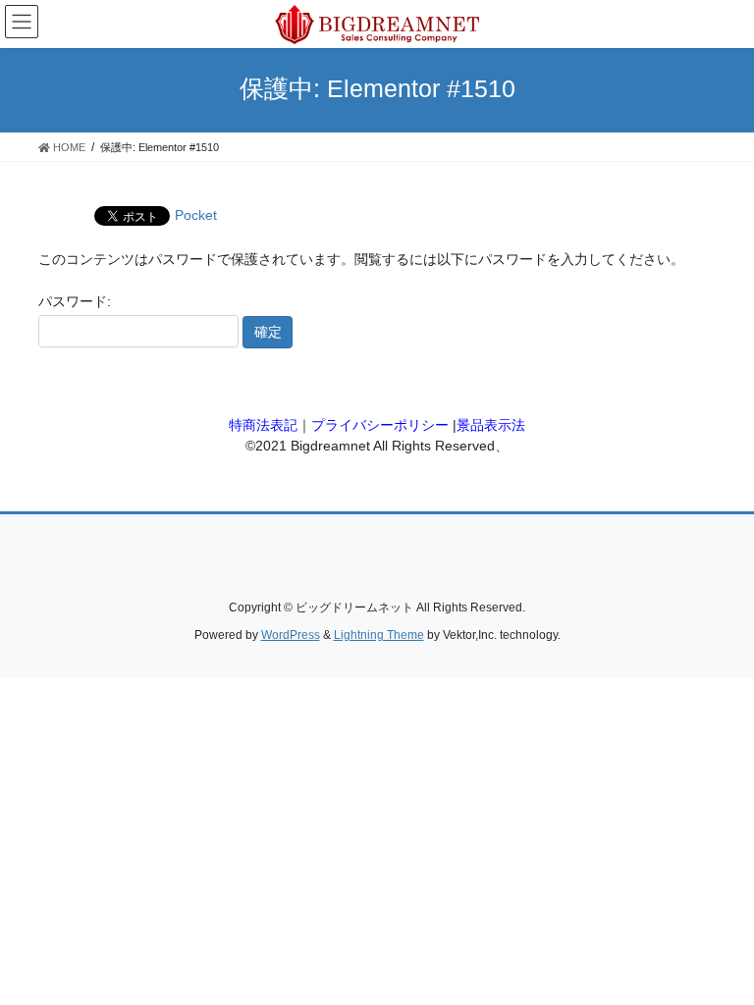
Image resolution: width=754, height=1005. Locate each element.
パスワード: (74, 301)
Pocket (196, 215)
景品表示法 (491, 425)
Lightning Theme (379, 635)
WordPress (290, 635)
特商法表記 (263, 425)
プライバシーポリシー (380, 425)
